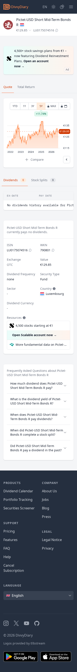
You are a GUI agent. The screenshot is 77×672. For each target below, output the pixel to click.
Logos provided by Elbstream (24, 643)
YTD (15, 106)
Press (46, 516)
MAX (53, 106)
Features (10, 539)
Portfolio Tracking (18, 499)
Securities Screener (19, 508)
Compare (37, 159)
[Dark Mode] (53, 7)
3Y (32, 106)
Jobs (45, 499)
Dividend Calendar (18, 491)
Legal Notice (52, 539)
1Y (24, 106)
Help (7, 556)
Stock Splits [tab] (42, 180)
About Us (49, 491)
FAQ (6, 548)
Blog (45, 508)
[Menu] (71, 7)
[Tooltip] (54, 288)
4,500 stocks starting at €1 (34, 326)
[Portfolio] (62, 7)
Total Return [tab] (26, 87)
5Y (41, 107)
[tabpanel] (38, 133)
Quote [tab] (7, 87)
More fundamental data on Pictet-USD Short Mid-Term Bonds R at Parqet (41, 345)
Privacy (47, 548)
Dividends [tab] (13, 180)
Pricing (9, 531)
